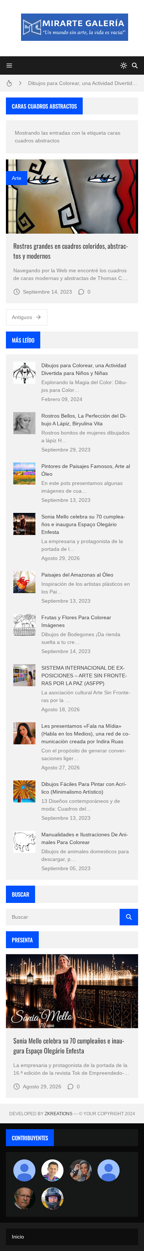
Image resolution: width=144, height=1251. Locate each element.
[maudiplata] (52, 1198)
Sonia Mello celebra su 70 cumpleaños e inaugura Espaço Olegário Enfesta (83, 524)
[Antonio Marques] (24, 1170)
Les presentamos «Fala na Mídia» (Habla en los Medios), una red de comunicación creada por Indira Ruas (85, 733)
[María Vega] (108, 1170)
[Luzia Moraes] (80, 1170)
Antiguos (22, 317)
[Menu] (9, 65)
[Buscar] (134, 65)
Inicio (18, 1237)
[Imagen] (72, 196)
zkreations (58, 1113)
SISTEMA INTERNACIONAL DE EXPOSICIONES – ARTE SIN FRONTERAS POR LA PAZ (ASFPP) (84, 675)
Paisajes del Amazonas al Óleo (77, 575)
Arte (16, 178)
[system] (123, 65)
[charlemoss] (24, 1198)
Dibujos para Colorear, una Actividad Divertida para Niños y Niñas (83, 83)
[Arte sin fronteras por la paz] (52, 1170)
